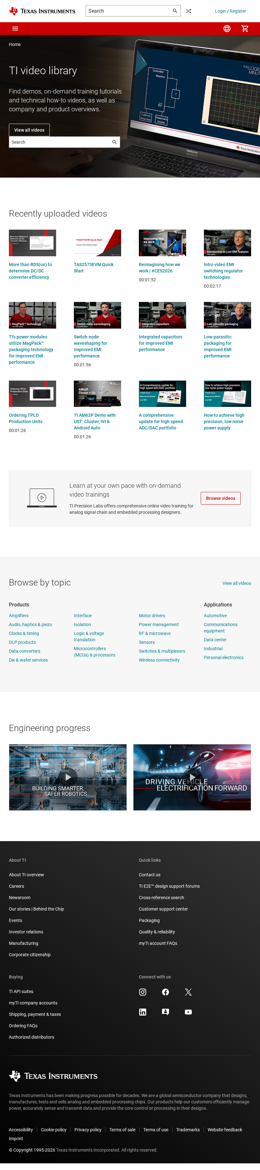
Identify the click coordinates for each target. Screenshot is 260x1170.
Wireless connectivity (159, 660)
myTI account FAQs (158, 943)
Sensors (147, 642)
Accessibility (21, 1129)
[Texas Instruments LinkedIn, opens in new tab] (142, 1014)
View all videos (29, 130)
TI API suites (21, 991)
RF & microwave (155, 633)
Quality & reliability (157, 931)
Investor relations (26, 931)
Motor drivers (152, 615)
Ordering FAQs (23, 1025)
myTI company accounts (33, 1002)
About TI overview (26, 874)
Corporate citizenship (30, 954)
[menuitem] (227, 28)
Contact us (149, 874)
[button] (15, 28)
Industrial (213, 648)
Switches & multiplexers (162, 651)
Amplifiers (19, 615)
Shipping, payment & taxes (35, 1014)
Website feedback (225, 1129)
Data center (215, 639)
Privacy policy (88, 1129)
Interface (83, 615)
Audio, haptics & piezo (30, 624)
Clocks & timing (24, 633)
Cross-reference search (161, 897)
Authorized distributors (31, 1037)
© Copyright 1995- (32, 1150)
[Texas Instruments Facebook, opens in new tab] (165, 994)
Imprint (16, 1138)
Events (15, 920)
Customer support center (163, 909)
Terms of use (155, 1129)
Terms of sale (122, 1129)
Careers (16, 886)
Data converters (24, 651)
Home (15, 44)
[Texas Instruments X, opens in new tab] (188, 994)
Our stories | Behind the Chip (36, 909)
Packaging (149, 920)
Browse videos (220, 498)
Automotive (215, 615)
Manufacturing (23, 943)
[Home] (42, 11)
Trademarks (188, 1129)
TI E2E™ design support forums (169, 886)
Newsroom (19, 897)
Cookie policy (54, 1129)
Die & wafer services (28, 660)
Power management (159, 624)
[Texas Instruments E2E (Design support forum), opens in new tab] (165, 1014)
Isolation (82, 624)
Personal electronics (224, 657)
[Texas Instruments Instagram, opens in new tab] (142, 994)
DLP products (22, 642)
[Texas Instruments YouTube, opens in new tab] (188, 1014)
